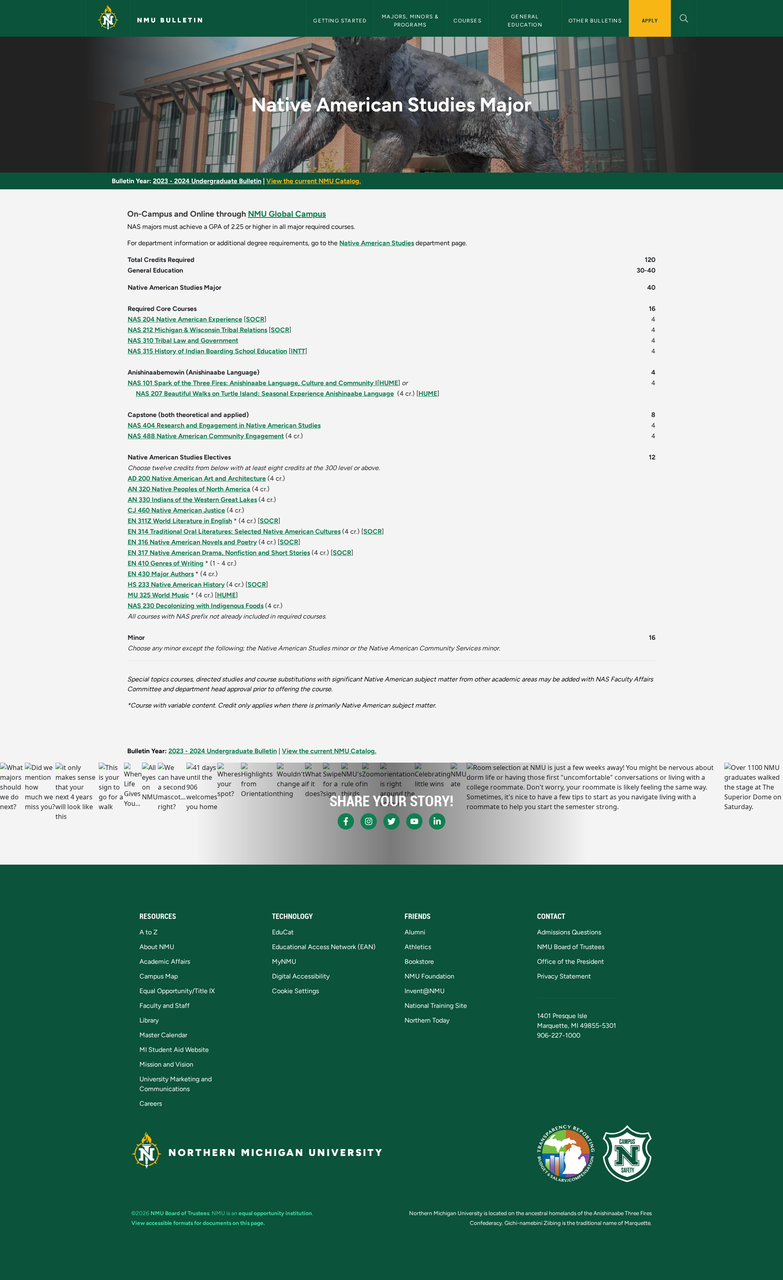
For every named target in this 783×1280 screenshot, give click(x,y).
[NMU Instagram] (369, 821)
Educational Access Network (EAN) (324, 947)
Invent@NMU (425, 991)
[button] (684, 17)
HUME (388, 383)
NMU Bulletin (170, 20)
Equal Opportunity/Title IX (177, 991)
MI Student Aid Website (174, 1050)
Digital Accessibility (301, 976)
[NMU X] (391, 821)
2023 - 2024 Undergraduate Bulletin (207, 181)
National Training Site (436, 1005)
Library (149, 1020)
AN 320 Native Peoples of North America (189, 489)
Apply (650, 20)
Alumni (415, 932)
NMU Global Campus (287, 214)
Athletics (418, 947)
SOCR (255, 319)
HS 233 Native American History (176, 584)
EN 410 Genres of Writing (165, 563)
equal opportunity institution (275, 1213)
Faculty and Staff (164, 1005)
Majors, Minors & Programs (411, 20)
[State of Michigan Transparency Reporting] (566, 1153)
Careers (150, 1103)
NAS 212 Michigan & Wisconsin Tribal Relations (197, 330)
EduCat (283, 932)
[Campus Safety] (627, 1153)
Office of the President (570, 961)
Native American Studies (376, 243)
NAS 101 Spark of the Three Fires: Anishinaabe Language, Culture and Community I (252, 383)
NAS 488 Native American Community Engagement (206, 436)
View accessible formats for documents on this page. (198, 1223)
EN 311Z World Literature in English (180, 521)
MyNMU (284, 961)
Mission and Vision (166, 1064)
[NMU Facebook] (346, 821)
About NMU (156, 947)
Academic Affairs (164, 961)
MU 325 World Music (158, 595)
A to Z (148, 932)
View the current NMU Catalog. (313, 181)
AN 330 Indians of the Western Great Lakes (192, 500)
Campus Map (158, 976)
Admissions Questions (569, 932)
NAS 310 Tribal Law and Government (183, 340)
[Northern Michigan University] (108, 18)
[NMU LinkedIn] (437, 821)
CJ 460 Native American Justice (176, 510)
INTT (298, 351)
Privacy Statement (564, 976)
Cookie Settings (295, 991)
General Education (525, 20)
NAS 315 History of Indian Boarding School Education (207, 351)
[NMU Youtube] (414, 821)
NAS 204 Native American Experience (185, 319)
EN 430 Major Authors (161, 574)
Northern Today (427, 1020)
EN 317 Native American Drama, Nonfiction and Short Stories (219, 553)
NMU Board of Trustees (570, 947)
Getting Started (340, 21)
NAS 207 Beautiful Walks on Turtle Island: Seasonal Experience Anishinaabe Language (265, 393)
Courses (467, 21)
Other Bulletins (595, 21)
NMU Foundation (429, 976)
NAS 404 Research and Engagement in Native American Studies (224, 425)
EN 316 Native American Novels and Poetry (192, 542)
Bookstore (419, 961)
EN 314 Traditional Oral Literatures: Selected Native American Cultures (234, 531)
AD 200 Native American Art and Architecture (197, 478)
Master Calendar (163, 1035)
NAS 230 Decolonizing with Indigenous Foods (195, 606)
